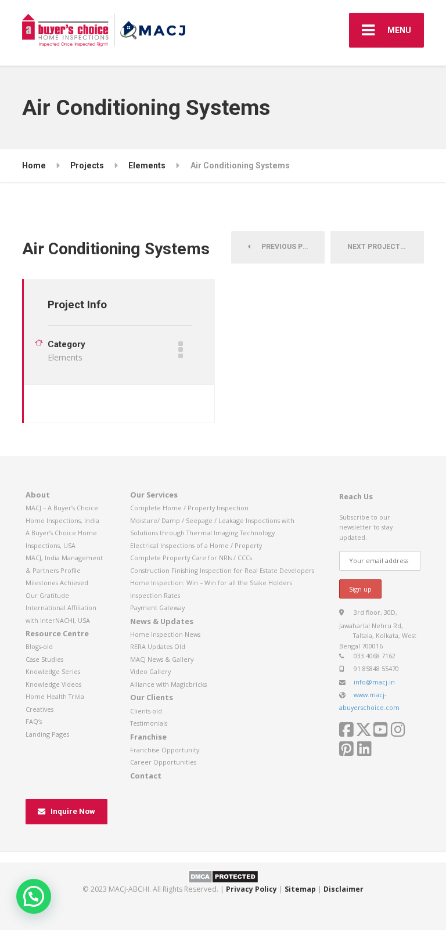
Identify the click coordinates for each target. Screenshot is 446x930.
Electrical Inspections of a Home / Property (196, 545)
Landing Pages (47, 734)
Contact (145, 775)
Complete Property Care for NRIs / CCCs (191, 557)
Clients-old (146, 710)
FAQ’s (34, 721)
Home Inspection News (165, 634)
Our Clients (151, 697)
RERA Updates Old (157, 646)
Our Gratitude (47, 595)
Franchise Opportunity (164, 749)
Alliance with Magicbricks (168, 684)
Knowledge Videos (53, 684)
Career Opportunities (163, 762)
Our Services (154, 494)
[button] (33, 896)
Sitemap (300, 889)
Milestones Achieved (57, 582)
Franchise (148, 736)
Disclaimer (343, 889)
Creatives (39, 709)
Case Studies (44, 659)
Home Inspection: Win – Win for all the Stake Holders (211, 582)
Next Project (376, 247)
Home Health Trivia (55, 696)
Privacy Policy (251, 889)
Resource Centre (57, 633)
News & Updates (161, 621)
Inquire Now (73, 811)
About (38, 494)
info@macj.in (374, 681)
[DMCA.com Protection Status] (223, 876)
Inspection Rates (155, 595)
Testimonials (148, 723)
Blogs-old (39, 646)
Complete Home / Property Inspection (189, 507)
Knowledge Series (53, 671)
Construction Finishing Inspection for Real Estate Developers (222, 570)
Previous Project (290, 247)
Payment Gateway (157, 607)
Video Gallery (150, 671)
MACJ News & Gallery (161, 659)
